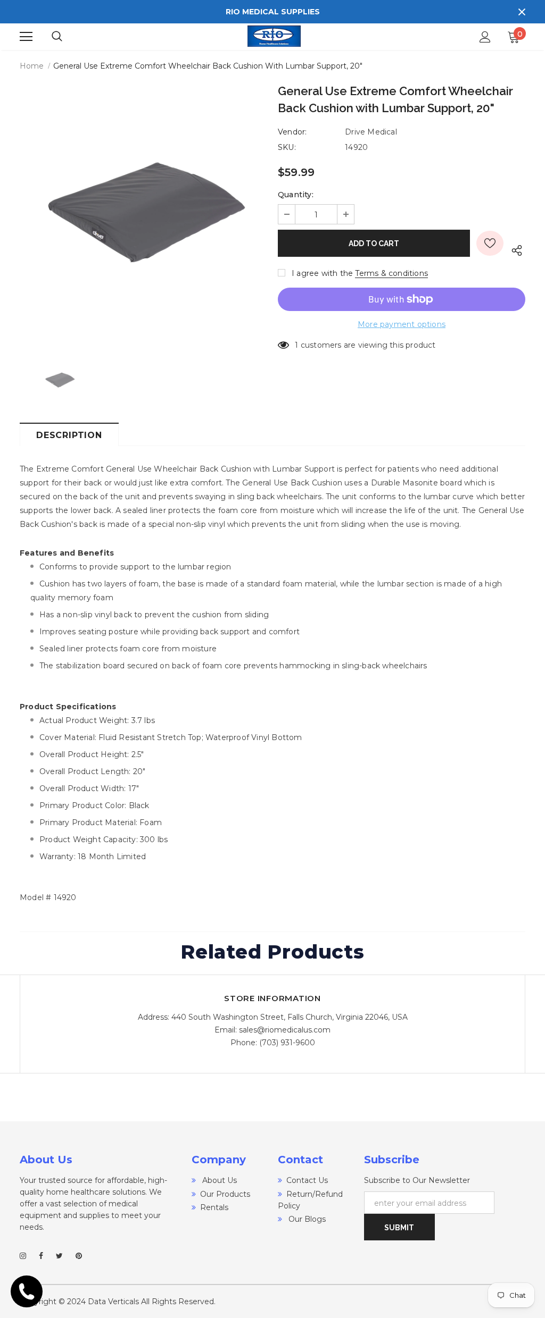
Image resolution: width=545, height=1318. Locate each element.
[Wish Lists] (489, 243)
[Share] (514, 248)
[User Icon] (485, 37)
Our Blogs (306, 1219)
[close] (521, 11)
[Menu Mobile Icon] (26, 36)
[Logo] (274, 36)
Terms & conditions (391, 273)
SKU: (287, 147)
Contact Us (307, 1180)
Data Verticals (113, 1301)
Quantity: (295, 194)
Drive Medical (371, 132)
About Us (218, 1180)
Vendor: (292, 132)
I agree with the (322, 273)
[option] (143, 209)
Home (32, 66)
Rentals (214, 1207)
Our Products (225, 1194)
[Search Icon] (68, 36)
